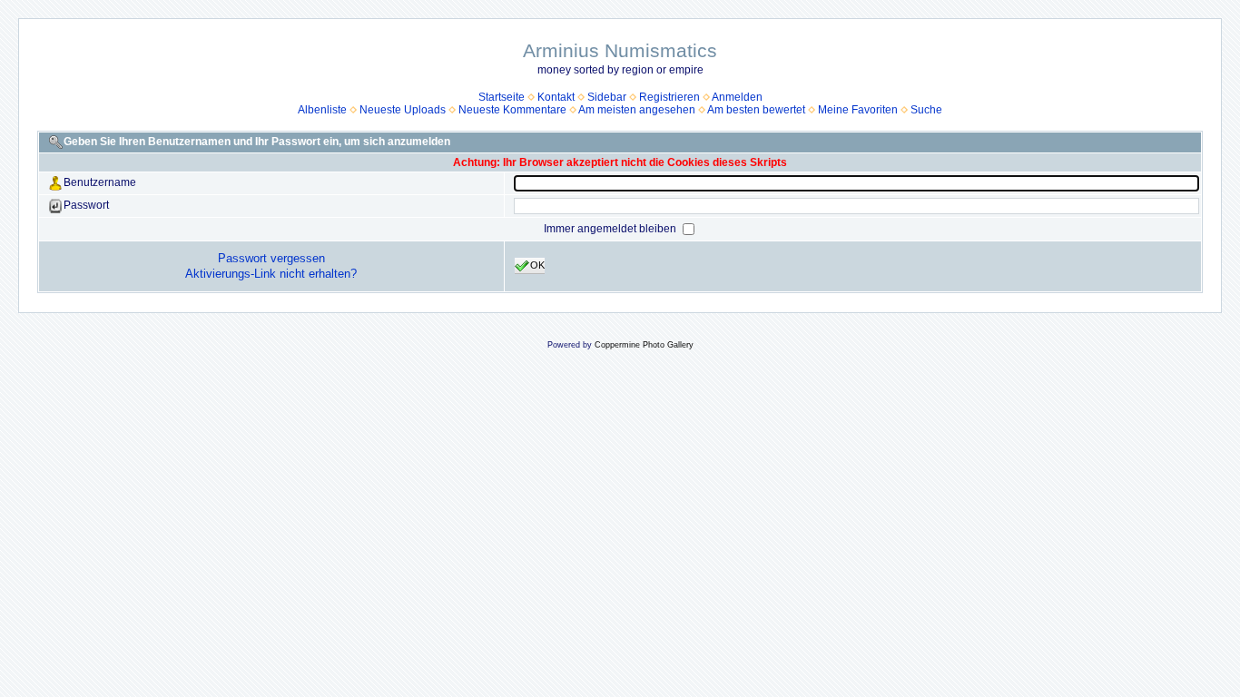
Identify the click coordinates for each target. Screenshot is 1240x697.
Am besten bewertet (756, 109)
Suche (926, 109)
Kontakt (556, 97)
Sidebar (606, 97)
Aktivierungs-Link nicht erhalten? (271, 273)
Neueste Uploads (402, 109)
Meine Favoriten (858, 109)
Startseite (501, 97)
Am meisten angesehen (636, 109)
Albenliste (322, 109)
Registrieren (669, 97)
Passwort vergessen (271, 258)
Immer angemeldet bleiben (611, 228)
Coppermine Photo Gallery (644, 344)
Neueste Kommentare (512, 109)
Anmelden (737, 97)
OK (537, 265)
